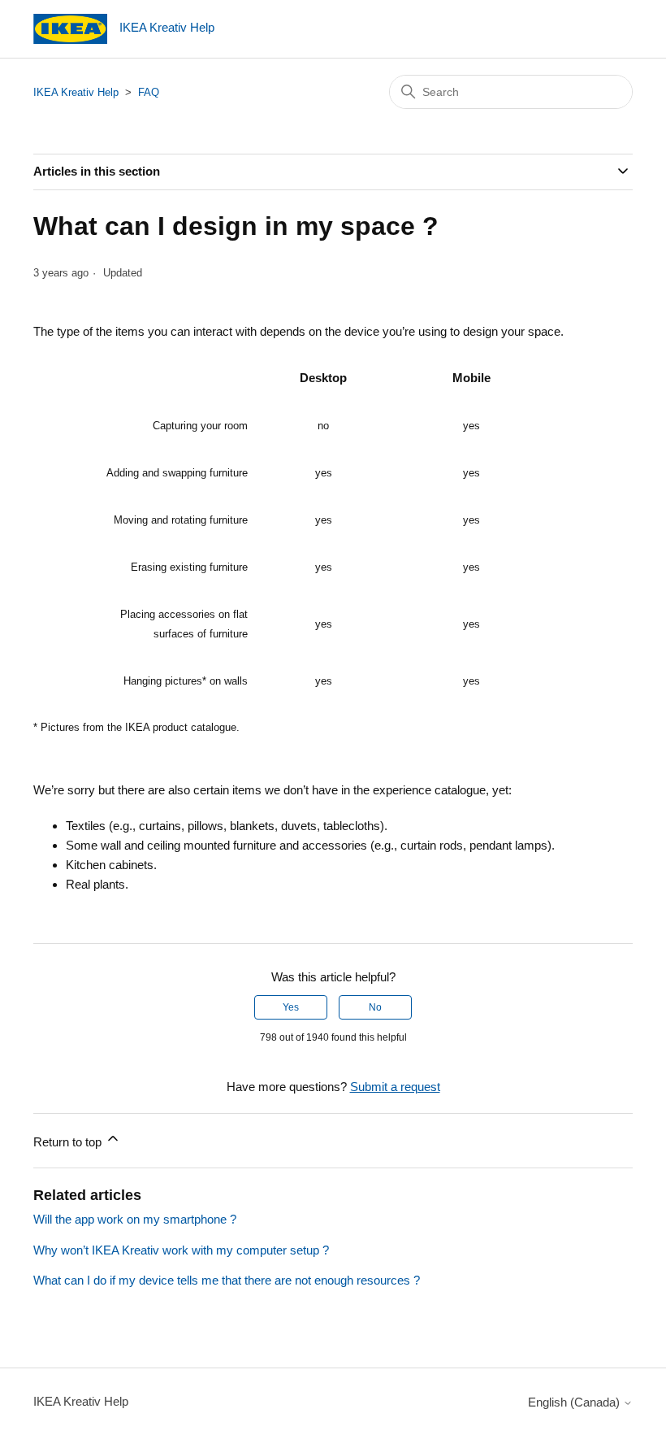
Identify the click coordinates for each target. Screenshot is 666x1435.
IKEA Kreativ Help (76, 92)
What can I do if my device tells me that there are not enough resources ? (226, 1280)
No (375, 1007)
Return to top (69, 1142)
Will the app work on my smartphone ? (134, 1219)
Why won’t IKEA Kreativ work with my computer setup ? (181, 1250)
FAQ (148, 92)
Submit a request (395, 1087)
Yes (291, 1007)
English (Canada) (575, 1402)
